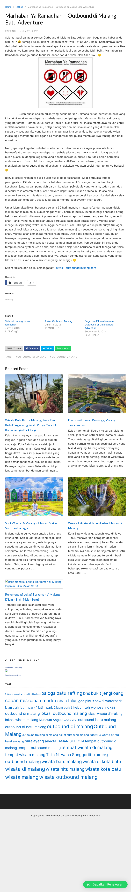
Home (8, 6)
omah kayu (70, 720)
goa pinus (86, 701)
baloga (48, 693)
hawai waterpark (108, 701)
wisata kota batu (103, 769)
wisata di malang (25, 769)
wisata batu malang (61, 761)
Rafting (19, 6)
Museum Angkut (51, 720)
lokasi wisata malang (21, 720)
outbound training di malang (40, 735)
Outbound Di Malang (13, 668)
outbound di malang (70, 726)
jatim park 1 (29, 707)
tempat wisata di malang (87, 747)
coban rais (16, 700)
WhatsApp (64, 348)
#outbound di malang (31, 356)
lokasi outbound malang (63, 713)
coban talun (66, 700)
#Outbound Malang (63, 356)
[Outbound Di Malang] (6, 671)
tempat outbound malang (39, 747)
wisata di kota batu (102, 761)
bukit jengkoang (107, 693)
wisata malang (22, 777)
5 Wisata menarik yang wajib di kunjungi (23, 694)
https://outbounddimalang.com (76, 267)
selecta (50, 741)
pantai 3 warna (100, 735)
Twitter (48, 348)
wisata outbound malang (68, 777)
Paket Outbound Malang (58, 321)
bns (86, 693)
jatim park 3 (64, 707)
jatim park (12, 707)
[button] (105, 884)
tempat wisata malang (25, 754)
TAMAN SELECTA (70, 741)
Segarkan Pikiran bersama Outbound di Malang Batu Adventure (99, 324)
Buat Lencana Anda (13, 675)
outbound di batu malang (25, 727)
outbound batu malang (97, 720)
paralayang (34, 741)
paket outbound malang (74, 735)
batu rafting (69, 693)
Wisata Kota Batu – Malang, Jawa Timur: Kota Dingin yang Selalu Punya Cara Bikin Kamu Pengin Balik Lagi (32, 425)
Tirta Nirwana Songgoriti (68, 754)
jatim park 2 (47, 707)
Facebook (33, 348)
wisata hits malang (65, 769)
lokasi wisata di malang (105, 714)
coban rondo (41, 700)
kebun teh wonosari (89, 707)
